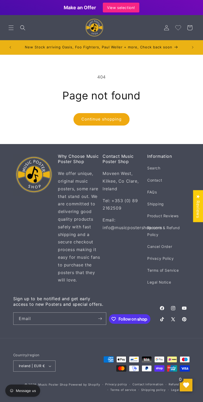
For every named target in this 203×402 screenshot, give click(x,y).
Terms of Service (163, 270)
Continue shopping (101, 119)
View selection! (121, 7)
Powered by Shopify (84, 384)
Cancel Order (159, 246)
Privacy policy (116, 384)
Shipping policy (153, 390)
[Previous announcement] (10, 47)
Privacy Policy (160, 258)
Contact (154, 180)
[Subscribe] (100, 318)
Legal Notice (159, 282)
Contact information (147, 384)
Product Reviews (163, 216)
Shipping (155, 204)
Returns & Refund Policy (163, 231)
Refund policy (179, 384)
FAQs (152, 192)
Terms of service (123, 390)
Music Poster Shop (53, 384)
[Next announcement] (193, 47)
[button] (11, 28)
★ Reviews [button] (198, 206)
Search (153, 168)
